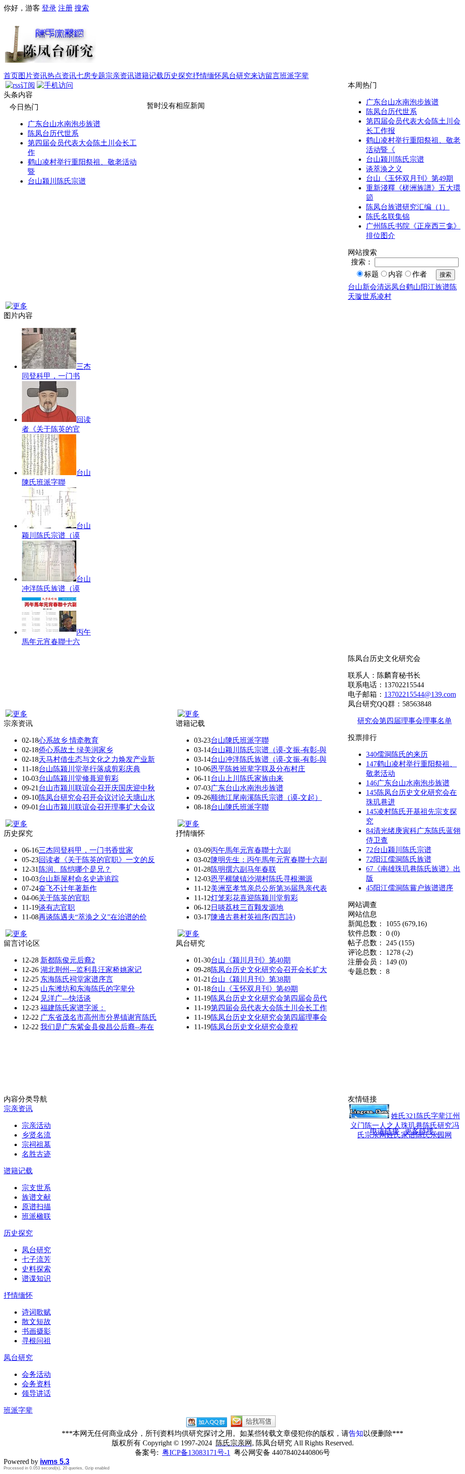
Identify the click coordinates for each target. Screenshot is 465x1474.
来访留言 (265, 75)
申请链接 (384, 1131)
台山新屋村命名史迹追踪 (79, 879)
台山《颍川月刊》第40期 (251, 960)
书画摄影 (36, 1331)
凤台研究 (236, 75)
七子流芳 (36, 1259)
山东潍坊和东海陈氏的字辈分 (87, 989)
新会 (369, 287)
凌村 (384, 296)
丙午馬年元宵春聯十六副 (251, 850)
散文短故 (36, 1321)
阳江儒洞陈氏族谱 (398, 859)
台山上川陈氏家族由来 (247, 778)
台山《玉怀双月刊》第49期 (409, 178)
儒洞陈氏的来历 (397, 754)
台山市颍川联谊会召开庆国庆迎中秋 (97, 788)
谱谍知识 (36, 1278)
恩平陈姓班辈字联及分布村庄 (258, 769)
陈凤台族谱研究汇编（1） (408, 207)
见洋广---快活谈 (65, 998)
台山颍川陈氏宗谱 (57, 181)
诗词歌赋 (36, 1312)
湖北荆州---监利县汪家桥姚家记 (91, 969)
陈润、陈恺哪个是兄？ (75, 869)
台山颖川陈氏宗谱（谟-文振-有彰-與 (268, 750)
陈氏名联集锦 (388, 216)
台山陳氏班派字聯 (240, 740)
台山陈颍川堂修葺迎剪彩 (79, 778)
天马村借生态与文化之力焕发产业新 (97, 759)
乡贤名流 (36, 1135)
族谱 (442, 287)
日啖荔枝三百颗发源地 (247, 907)
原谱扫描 (36, 1207)
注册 (65, 8)
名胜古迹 (36, 1154)
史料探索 (36, 1269)
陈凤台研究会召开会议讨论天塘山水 (97, 797)
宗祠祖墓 (36, 1144)
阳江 (427, 287)
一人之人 (386, 1125)
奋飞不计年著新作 (68, 888)
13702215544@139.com (420, 694)
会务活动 (36, 1374)
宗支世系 (36, 1187)
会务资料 (36, 1384)
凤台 (398, 287)
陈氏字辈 (430, 1116)
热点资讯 (61, 75)
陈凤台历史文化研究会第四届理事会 (269, 1017)
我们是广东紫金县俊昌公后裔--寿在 (97, 1027)
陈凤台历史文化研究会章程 (254, 1027)
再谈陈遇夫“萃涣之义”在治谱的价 (93, 917)
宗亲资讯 (119, 75)
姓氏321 (403, 1116)
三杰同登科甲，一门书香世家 (86, 850)
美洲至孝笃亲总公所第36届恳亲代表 (269, 888)
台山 (355, 287)
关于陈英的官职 (64, 898)
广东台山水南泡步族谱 (64, 124)
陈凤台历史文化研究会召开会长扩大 (269, 969)
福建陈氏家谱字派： (73, 1008)
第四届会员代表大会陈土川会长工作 (269, 1008)
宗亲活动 (36, 1125)
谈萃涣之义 (384, 169)
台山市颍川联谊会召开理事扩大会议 (97, 807)
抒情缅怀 (207, 75)
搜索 (81, 8)
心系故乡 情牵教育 (69, 740)
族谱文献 (36, 1197)
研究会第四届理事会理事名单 (404, 721)
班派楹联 (36, 1216)
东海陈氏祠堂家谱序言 (76, 979)
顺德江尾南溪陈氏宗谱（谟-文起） (266, 797)
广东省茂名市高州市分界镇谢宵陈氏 (98, 1017)
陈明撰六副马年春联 (243, 869)
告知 (356, 1433)
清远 (384, 287)
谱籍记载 (148, 75)
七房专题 (90, 75)
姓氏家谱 (401, 1135)
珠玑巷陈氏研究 (426, 1125)
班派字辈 (294, 75)
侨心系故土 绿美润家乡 (76, 750)
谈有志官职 (57, 907)
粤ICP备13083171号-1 (196, 1452)
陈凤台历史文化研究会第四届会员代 (269, 998)
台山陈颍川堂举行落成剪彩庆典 (89, 769)
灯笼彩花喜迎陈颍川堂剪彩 (254, 898)
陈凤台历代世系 (53, 133)
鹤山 (413, 287)
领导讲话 (36, 1393)
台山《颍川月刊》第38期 (251, 979)
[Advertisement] (279, 42)
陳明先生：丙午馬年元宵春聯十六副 (269, 860)
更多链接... (422, 1131)
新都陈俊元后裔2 (67, 960)
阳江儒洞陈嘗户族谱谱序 (409, 888)
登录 (49, 8)
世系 (369, 296)
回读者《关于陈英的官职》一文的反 (97, 860)
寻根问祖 (36, 1341)
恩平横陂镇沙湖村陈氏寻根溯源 (261, 879)
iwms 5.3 (54, 1461)
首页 (11, 75)
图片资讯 (32, 75)
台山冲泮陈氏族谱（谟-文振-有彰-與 (268, 759)
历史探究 (178, 75)
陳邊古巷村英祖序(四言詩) (253, 917)
